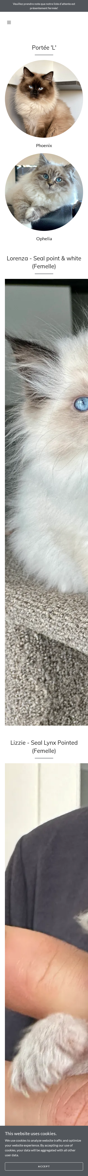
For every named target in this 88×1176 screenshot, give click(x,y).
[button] (9, 22)
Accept (44, 1166)
